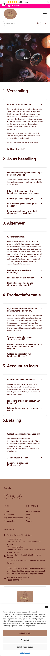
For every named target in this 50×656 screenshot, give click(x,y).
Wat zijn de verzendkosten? (19, 104)
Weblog (29, 521)
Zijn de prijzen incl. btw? (18, 458)
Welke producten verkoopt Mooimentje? (19, 271)
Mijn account (9, 514)
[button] (46, 607)
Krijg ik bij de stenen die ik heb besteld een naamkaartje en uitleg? (23, 192)
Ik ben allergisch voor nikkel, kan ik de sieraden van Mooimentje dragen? (23, 346)
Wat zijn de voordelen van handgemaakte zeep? (19, 355)
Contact (7, 511)
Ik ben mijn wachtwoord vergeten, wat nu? (22, 409)
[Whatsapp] (19, 496)
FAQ (28, 518)
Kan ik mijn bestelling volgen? (20, 198)
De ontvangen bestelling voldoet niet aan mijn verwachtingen (22, 212)
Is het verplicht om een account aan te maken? (23, 402)
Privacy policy (25, 653)
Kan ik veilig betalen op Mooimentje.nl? (17, 464)
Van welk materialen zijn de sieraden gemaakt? (20, 338)
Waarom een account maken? (21, 379)
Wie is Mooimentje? (16, 237)
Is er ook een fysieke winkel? (20, 278)
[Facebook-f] (6, 496)
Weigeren (25, 640)
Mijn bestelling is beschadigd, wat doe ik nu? (22, 205)
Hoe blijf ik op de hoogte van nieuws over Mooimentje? (20, 284)
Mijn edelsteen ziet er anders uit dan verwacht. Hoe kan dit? (22, 309)
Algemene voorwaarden (13, 518)
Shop (28, 514)
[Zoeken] (38, 23)
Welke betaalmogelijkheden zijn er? (23, 434)
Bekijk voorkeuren (25, 647)
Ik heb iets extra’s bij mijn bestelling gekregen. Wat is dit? (23, 173)
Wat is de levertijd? (16, 149)
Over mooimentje (33, 511)
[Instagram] (12, 496)
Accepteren (25, 633)
